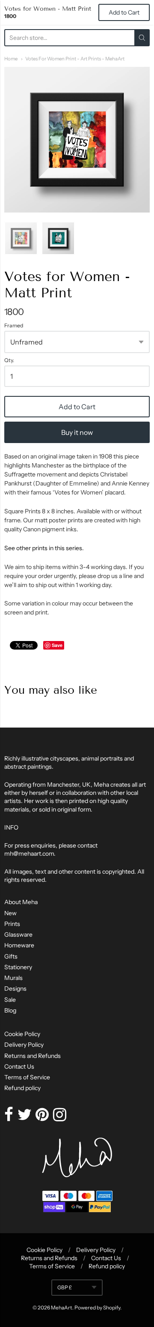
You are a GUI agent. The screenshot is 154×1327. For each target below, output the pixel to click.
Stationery (18, 967)
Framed (13, 326)
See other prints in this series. (44, 548)
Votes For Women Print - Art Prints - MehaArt (74, 59)
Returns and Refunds (32, 1056)
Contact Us (19, 1066)
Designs (15, 988)
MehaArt (61, 1307)
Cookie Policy (22, 1034)
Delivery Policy (24, 1044)
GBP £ (64, 1287)
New (10, 913)
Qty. (9, 360)
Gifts (11, 956)
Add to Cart (77, 406)
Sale (10, 999)
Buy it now (77, 432)
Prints (12, 924)
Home (11, 59)
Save (57, 645)
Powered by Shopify (97, 1307)
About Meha (21, 902)
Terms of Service (27, 1077)
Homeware (19, 945)
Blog (10, 1010)
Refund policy (22, 1088)
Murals (13, 978)
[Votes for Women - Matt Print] (21, 238)
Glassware (18, 934)
